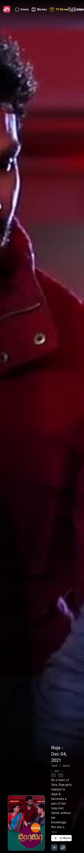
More (54, 832)
